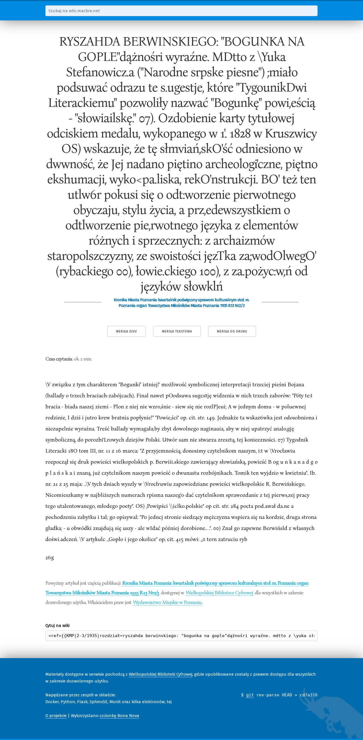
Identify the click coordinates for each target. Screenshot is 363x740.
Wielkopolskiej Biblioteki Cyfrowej (160, 674)
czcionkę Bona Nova (119, 715)
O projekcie (56, 715)
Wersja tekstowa (177, 331)
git (250, 694)
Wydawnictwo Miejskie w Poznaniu (167, 602)
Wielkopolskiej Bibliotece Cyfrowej (219, 592)
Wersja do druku (232, 331)
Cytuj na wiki (57, 625)
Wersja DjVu (126, 331)
